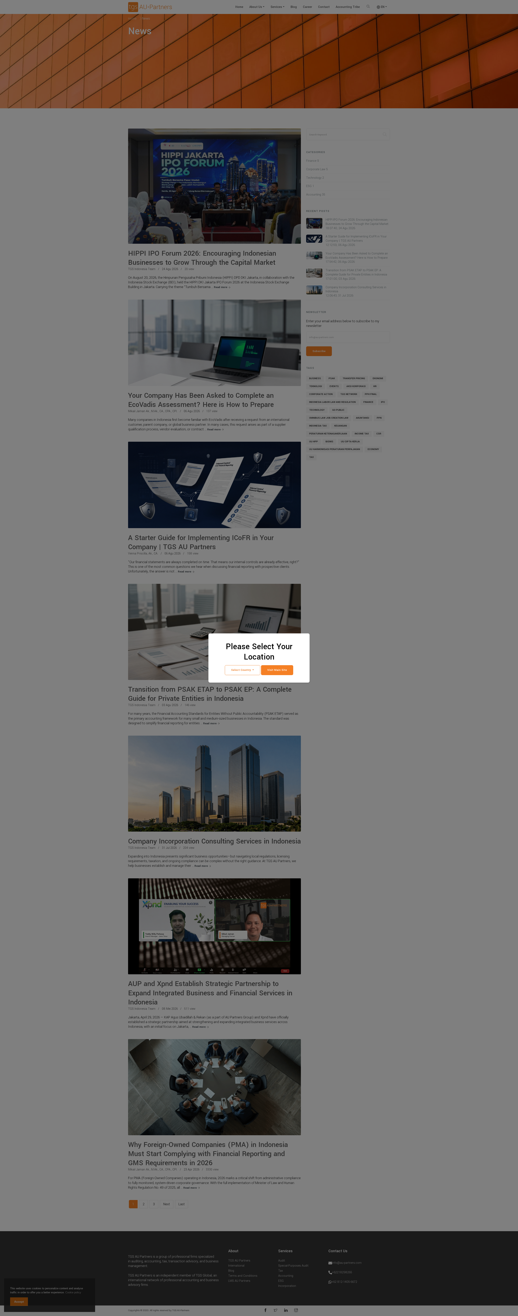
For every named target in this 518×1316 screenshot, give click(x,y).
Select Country (241, 670)
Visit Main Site (277, 670)
